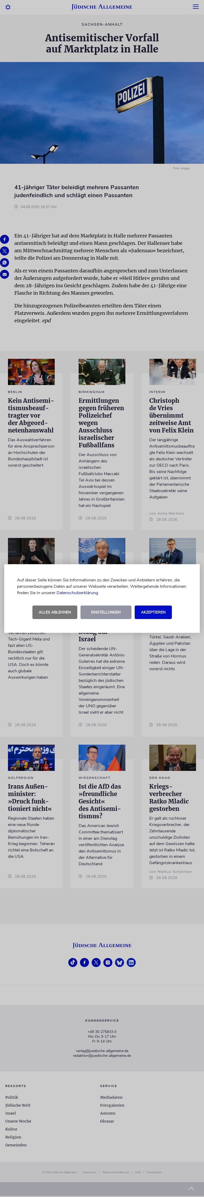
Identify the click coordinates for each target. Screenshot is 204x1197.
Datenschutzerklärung (77, 593)
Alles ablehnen (55, 612)
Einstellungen (106, 612)
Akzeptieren (153, 612)
